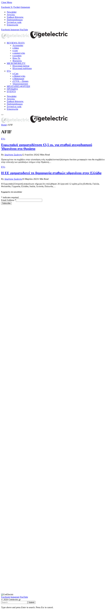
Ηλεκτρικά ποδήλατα (22, 68)
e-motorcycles (18, 53)
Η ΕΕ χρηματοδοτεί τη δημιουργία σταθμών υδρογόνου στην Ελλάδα (51, 173)
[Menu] (2, 114)
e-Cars (15, 73)
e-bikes (15, 48)
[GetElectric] (34, 38)
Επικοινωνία (12, 25)
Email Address (8, 200)
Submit (31, 602)
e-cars (15, 50)
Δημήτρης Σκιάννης (13, 154)
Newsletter (11, 12)
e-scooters (16, 55)
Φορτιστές (17, 61)
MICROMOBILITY (16, 63)
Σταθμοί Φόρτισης (15, 17)
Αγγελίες (11, 14)
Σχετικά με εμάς (14, 22)
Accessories (17, 45)
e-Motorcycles (18, 76)
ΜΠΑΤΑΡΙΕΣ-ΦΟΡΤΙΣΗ (18, 86)
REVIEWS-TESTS (16, 43)
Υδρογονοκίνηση (20, 84)
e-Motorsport (18, 78)
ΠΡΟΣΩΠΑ (12, 89)
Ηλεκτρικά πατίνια (20, 66)
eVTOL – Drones (20, 81)
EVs (9, 71)
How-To (16, 58)
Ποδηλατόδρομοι (15, 19)
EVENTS (11, 91)
